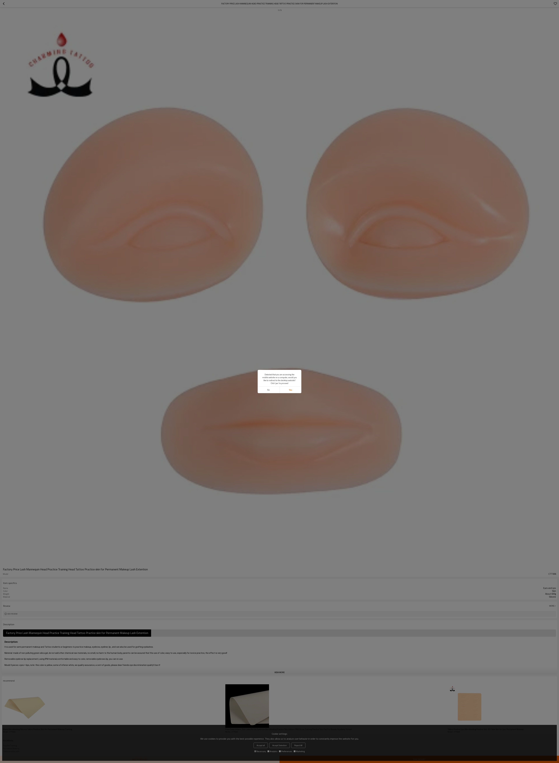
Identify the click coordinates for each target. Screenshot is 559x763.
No (268, 390)
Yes (290, 390)
